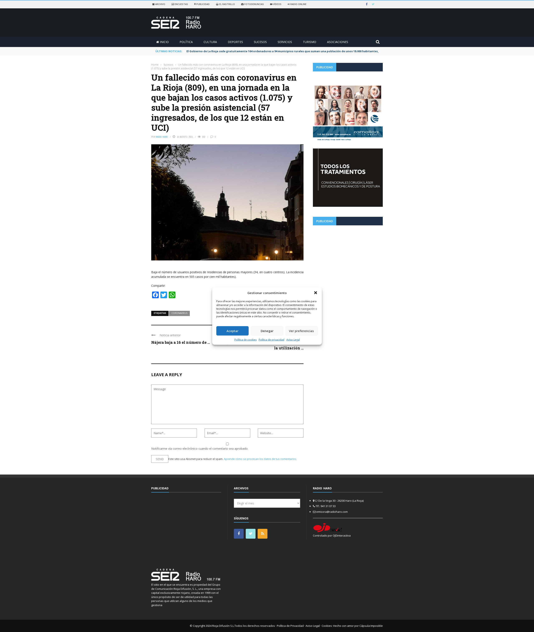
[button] (316, 293)
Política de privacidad (271, 339)
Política (186, 42)
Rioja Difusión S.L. (223, 626)
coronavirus (179, 313)
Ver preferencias (301, 331)
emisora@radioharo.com (332, 512)
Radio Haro (162, 136)
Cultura (210, 42)
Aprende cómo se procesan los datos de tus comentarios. (260, 459)
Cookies (327, 626)
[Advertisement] (348, 258)
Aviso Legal (293, 339)
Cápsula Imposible (371, 626)
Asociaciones (337, 42)
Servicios (285, 42)
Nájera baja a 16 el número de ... (180, 342)
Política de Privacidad (290, 626)
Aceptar (232, 331)
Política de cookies (245, 339)
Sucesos (260, 42)
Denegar (267, 331)
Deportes (235, 42)
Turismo (309, 42)
